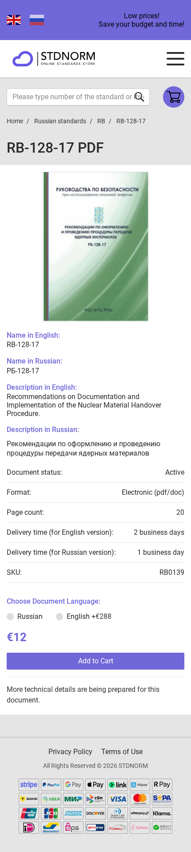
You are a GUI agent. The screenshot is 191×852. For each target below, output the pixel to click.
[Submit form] (139, 97)
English (89, 616)
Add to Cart (95, 661)
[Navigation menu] (175, 58)
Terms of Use (122, 751)
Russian (30, 616)
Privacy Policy (70, 751)
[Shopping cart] (173, 97)
